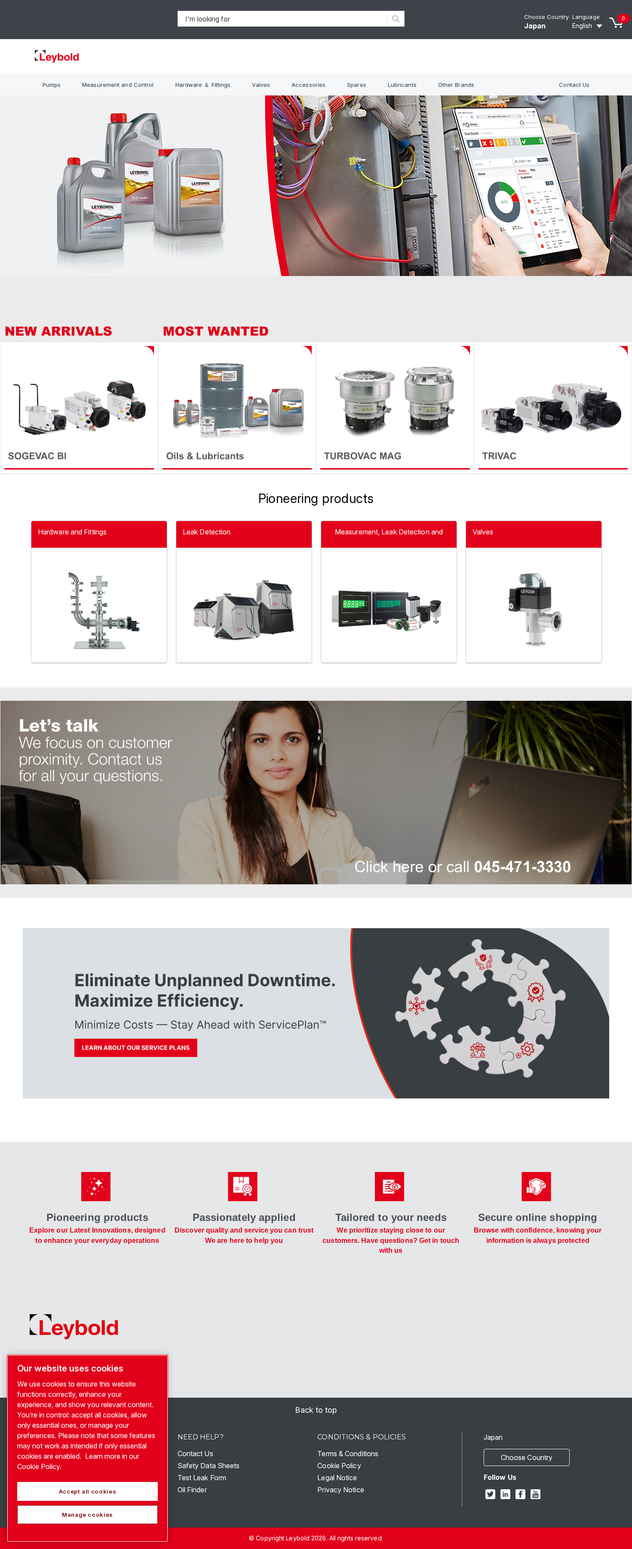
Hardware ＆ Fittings (203, 84)
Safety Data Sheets (209, 1465)
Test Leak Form (202, 1477)
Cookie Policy (339, 1465)
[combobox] (282, 18)
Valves (261, 84)
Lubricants (402, 84)
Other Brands (456, 84)
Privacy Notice (340, 1489)
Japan (535, 25)
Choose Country (546, 16)
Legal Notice (337, 1477)
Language (586, 16)
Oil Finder (192, 1489)
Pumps (52, 84)
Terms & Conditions (347, 1453)
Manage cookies (87, 1514)
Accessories (308, 84)
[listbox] (588, 26)
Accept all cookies (88, 1491)
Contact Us (574, 84)
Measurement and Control (117, 84)
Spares (356, 84)
